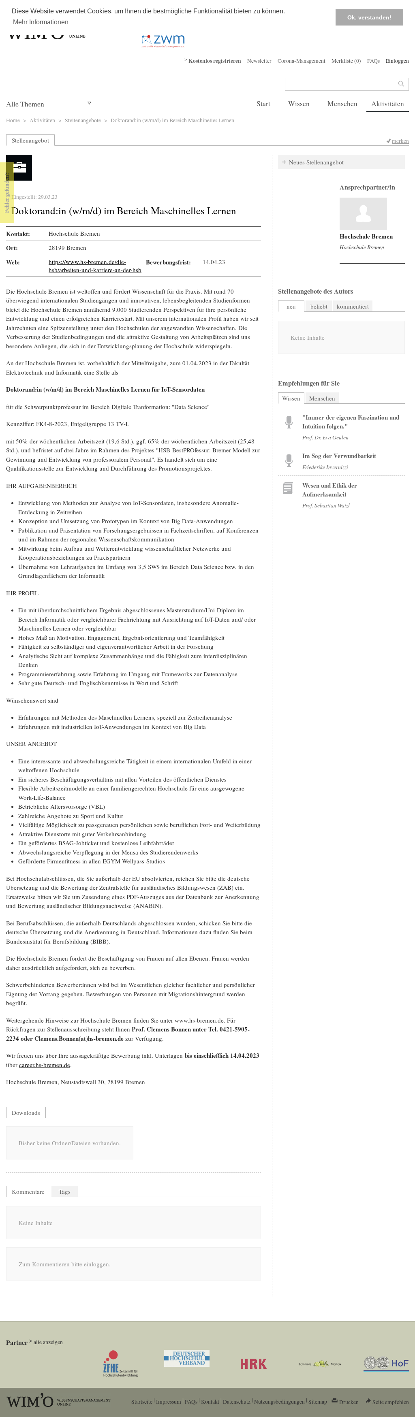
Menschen (342, 103)
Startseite (141, 1401)
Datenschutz (236, 1401)
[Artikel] (363, 214)
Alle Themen (25, 104)
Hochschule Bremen (366, 236)
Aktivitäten (387, 103)
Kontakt (210, 1401)
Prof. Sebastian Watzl (326, 505)
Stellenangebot (30, 140)
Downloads (26, 1112)
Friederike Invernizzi (325, 467)
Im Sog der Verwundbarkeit (339, 455)
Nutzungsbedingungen (279, 1401)
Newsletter (259, 60)
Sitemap (317, 1401)
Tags (65, 1191)
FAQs (373, 60)
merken (400, 141)
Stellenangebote (83, 120)
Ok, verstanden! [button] (369, 17)
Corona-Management (301, 60)
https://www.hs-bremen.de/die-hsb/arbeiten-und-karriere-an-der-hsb (95, 266)
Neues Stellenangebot (316, 162)
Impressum (168, 1401)
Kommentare (28, 1191)
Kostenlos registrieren (214, 61)
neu (291, 306)
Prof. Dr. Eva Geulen (325, 437)
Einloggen (397, 60)
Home (13, 120)
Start (263, 103)
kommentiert (353, 306)
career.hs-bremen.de (44, 1065)
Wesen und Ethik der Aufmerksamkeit (329, 490)
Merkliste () (346, 60)
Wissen (299, 103)
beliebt (318, 306)
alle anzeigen (48, 1342)
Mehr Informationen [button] (40, 22)
